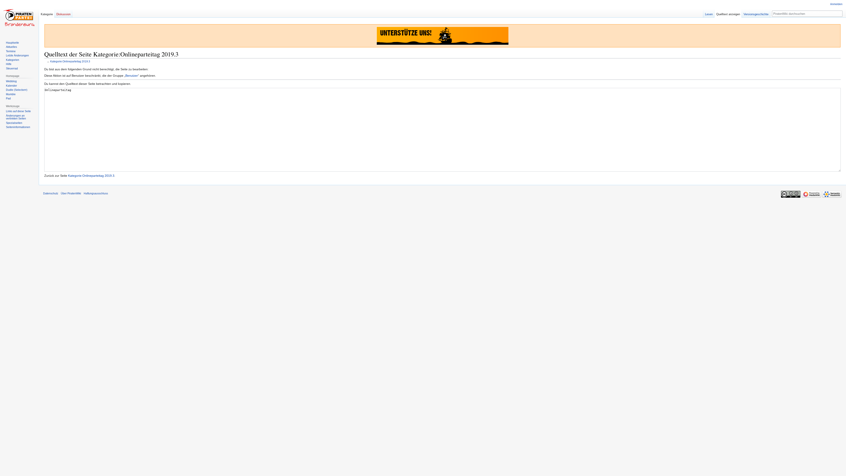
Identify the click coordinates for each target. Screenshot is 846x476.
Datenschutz (50, 193)
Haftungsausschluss (96, 193)
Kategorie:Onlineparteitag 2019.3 (70, 61)
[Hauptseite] (19, 17)
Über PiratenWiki (71, 193)
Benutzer (131, 75)
